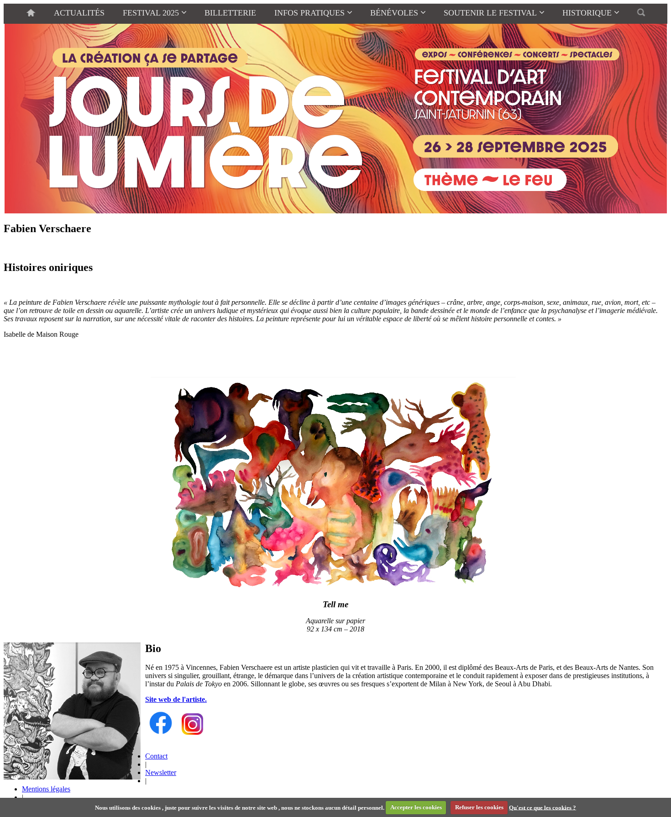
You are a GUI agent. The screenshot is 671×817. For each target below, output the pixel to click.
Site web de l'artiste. (176, 699)
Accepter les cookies (416, 807)
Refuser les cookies (479, 807)
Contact (156, 756)
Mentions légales (46, 789)
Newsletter (160, 772)
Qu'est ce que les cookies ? (542, 807)
